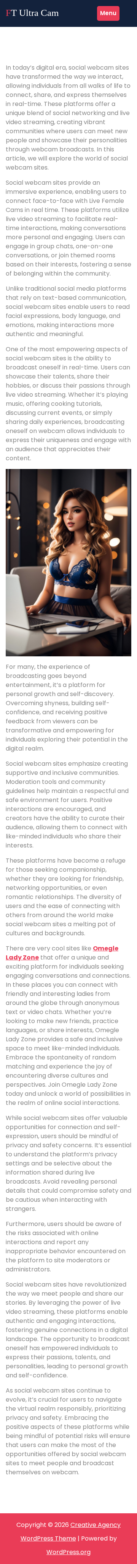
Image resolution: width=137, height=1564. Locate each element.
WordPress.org (68, 1552)
